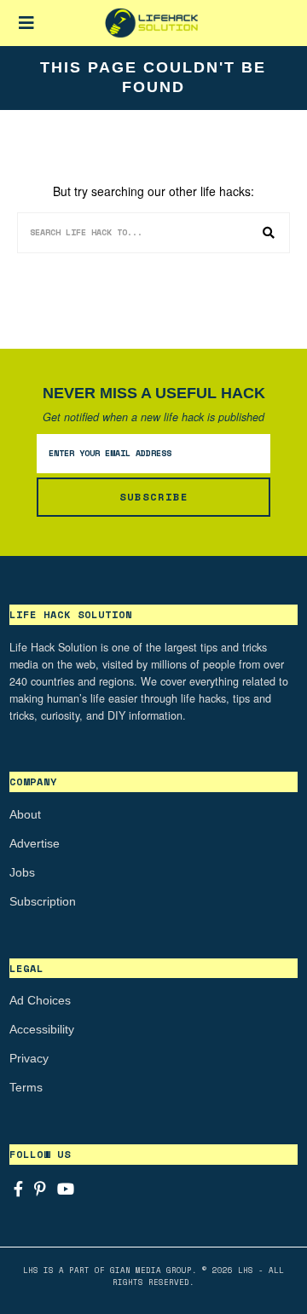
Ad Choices (40, 1000)
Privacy (29, 1058)
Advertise (34, 843)
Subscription (42, 901)
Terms (26, 1087)
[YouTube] (65, 1188)
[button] (269, 232)
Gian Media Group (151, 1270)
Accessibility (41, 1029)
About (25, 814)
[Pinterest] (40, 1188)
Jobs (22, 872)
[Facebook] (18, 1188)
